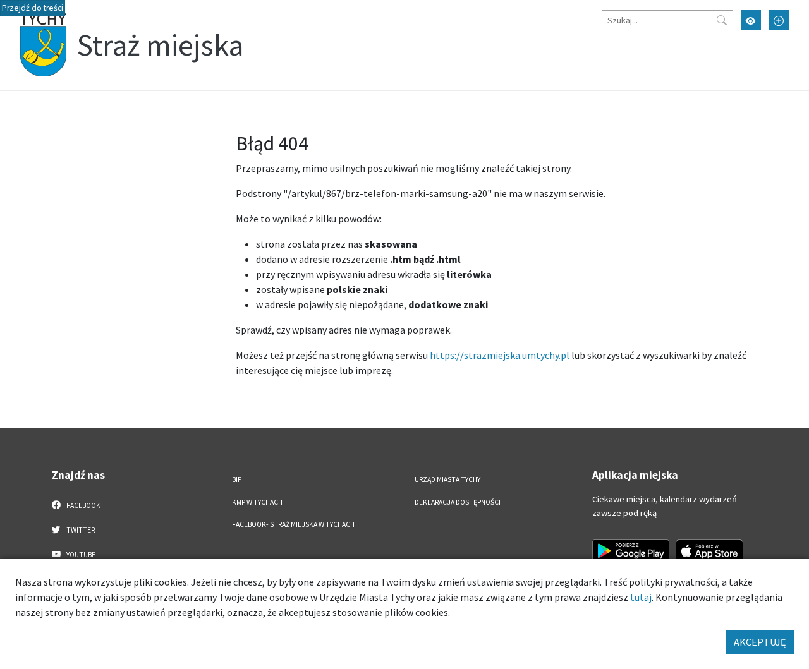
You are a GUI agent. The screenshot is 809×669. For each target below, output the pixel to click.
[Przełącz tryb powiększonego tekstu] (779, 20)
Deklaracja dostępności (458, 502)
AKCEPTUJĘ (760, 642)
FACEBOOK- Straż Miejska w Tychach (293, 524)
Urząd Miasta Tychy (447, 479)
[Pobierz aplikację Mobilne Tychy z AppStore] (710, 550)
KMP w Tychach (257, 502)
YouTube (80, 554)
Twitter (80, 530)
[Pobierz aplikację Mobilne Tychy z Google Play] (630, 550)
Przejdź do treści (32, 8)
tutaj (641, 597)
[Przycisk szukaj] (722, 20)
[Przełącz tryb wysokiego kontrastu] (751, 20)
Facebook (82, 505)
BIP (236, 479)
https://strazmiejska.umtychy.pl (499, 355)
